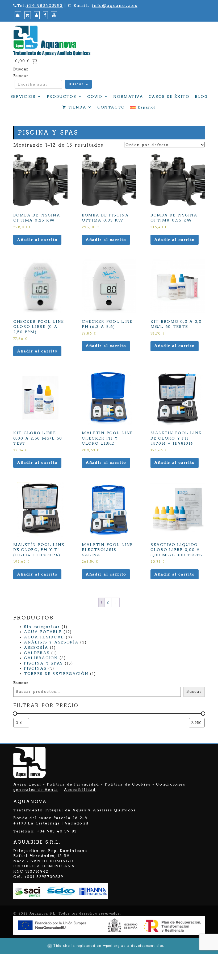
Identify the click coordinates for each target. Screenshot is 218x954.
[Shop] (17, 15)
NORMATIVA (128, 96)
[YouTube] (53, 15)
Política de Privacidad (73, 784)
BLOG (201, 96)
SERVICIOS (23, 96)
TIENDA (77, 107)
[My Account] (36, 15)
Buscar (21, 69)
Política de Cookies (127, 784)
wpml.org (111, 946)
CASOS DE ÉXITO (169, 96)
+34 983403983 (44, 5)
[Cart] (27, 15)
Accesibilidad (80, 789)
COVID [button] (94, 96)
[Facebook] (44, 15)
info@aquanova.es (114, 5)
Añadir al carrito (37, 240)
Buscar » (78, 84)
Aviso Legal (27, 784)
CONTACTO (111, 107)
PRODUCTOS (61, 96)
